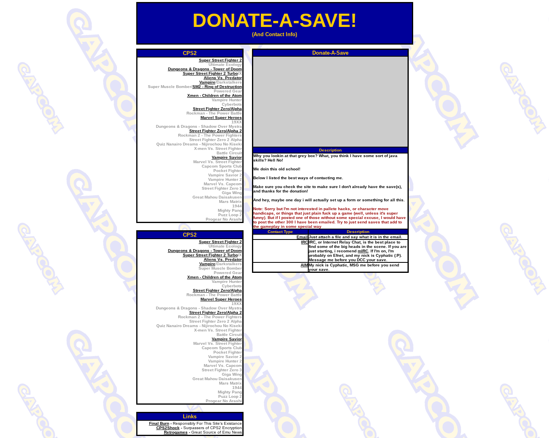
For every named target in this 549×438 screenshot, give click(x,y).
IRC (304, 242)
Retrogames (176, 432)
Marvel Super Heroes (221, 117)
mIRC (363, 251)
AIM (304, 265)
